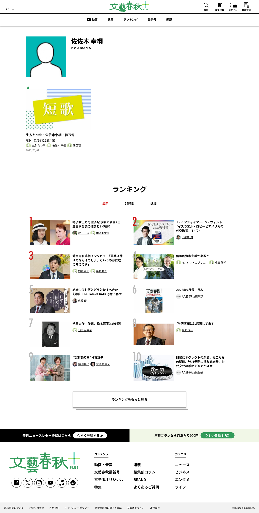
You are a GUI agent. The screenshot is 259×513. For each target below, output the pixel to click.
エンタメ (182, 480)
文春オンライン (135, 508)
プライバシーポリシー (77, 508)
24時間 (129, 203)
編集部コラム (144, 472)
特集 (98, 487)
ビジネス (182, 472)
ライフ (180, 487)
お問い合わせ (36, 508)
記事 (110, 19)
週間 (154, 203)
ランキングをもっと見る (129, 399)
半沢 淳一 (187, 330)
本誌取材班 (102, 233)
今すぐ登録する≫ (90, 435)
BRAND (140, 480)
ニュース (182, 465)
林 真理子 (83, 364)
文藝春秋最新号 (107, 472)
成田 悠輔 (220, 262)
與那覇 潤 (187, 237)
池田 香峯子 (85, 330)
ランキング (130, 19)
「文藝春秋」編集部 (192, 296)
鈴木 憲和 (83, 271)
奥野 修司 (101, 271)
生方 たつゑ (38, 145)
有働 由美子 (103, 364)
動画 (95, 19)
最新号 (152, 19)
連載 (169, 19)
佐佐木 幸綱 (59, 145)
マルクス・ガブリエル (195, 262)
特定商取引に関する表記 (108, 508)
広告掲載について (14, 508)
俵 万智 (77, 145)
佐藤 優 (82, 300)
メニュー (9, 9)
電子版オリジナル (108, 480)
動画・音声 (103, 465)
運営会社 (155, 508)
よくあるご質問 (146, 487)
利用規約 (54, 508)
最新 (105, 203)
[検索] (206, 5)
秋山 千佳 (83, 233)
